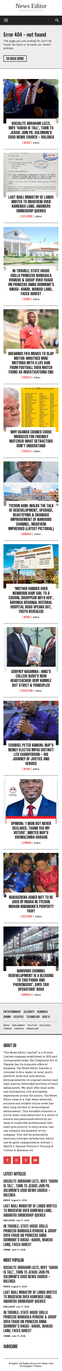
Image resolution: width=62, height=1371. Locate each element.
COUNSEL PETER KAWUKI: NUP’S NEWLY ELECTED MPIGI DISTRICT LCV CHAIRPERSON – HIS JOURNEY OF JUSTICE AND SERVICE (31, 754)
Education (27, 690)
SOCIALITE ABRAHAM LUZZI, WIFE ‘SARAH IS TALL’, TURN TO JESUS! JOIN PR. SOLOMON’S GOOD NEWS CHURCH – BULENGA (31, 130)
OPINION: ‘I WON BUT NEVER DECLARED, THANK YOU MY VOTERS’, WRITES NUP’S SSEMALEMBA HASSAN (31, 830)
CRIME (27, 299)
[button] (57, 20)
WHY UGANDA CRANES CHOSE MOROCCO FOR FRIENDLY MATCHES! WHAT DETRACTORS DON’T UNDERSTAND (31, 439)
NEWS (27, 142)
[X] (26, 1160)
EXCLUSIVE (27, 216)
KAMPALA (27, 534)
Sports (27, 377)
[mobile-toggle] (5, 20)
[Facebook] (7, 1160)
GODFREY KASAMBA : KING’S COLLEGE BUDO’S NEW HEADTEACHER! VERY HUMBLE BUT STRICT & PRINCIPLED (31, 678)
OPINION (27, 842)
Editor (36, 143)
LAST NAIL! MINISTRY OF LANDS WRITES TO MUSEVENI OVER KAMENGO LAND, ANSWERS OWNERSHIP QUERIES (31, 204)
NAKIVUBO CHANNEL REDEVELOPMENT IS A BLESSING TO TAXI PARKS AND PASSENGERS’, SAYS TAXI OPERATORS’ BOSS (31, 980)
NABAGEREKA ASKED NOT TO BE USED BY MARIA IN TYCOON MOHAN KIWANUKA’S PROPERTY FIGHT (31, 904)
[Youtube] (35, 1160)
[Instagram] (16, 1160)
